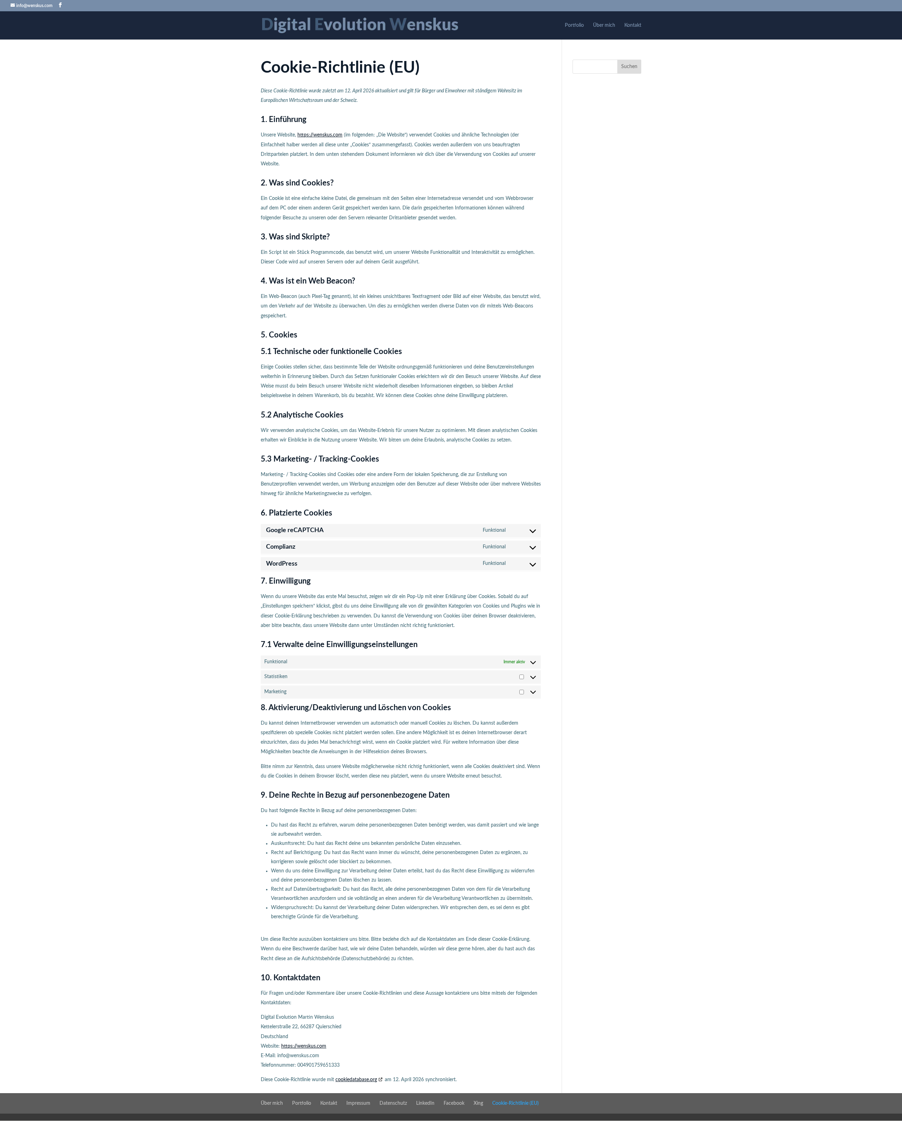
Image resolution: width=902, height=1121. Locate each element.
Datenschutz (393, 1103)
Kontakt (632, 25)
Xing (478, 1103)
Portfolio (574, 25)
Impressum (358, 1103)
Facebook (454, 1103)
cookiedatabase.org (356, 1079)
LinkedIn (425, 1103)
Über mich (604, 25)
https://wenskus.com (319, 135)
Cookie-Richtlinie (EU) (515, 1103)
